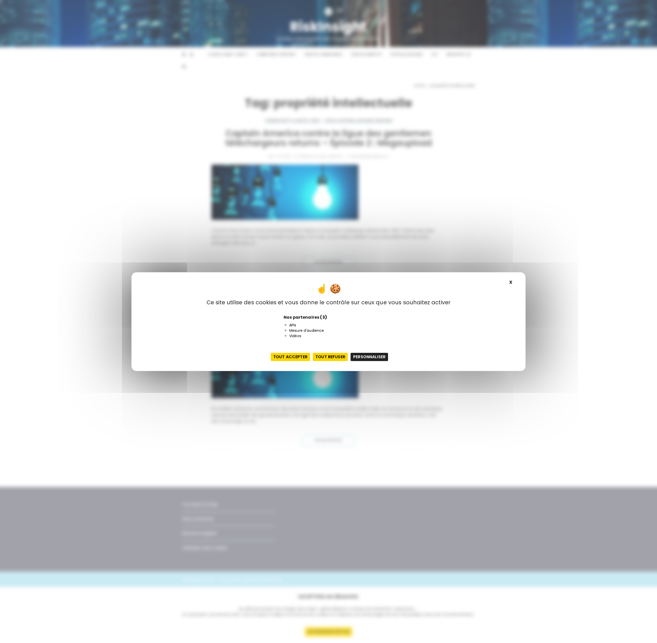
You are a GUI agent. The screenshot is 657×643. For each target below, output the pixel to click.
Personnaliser (369, 357)
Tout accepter (290, 357)
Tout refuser (330, 357)
